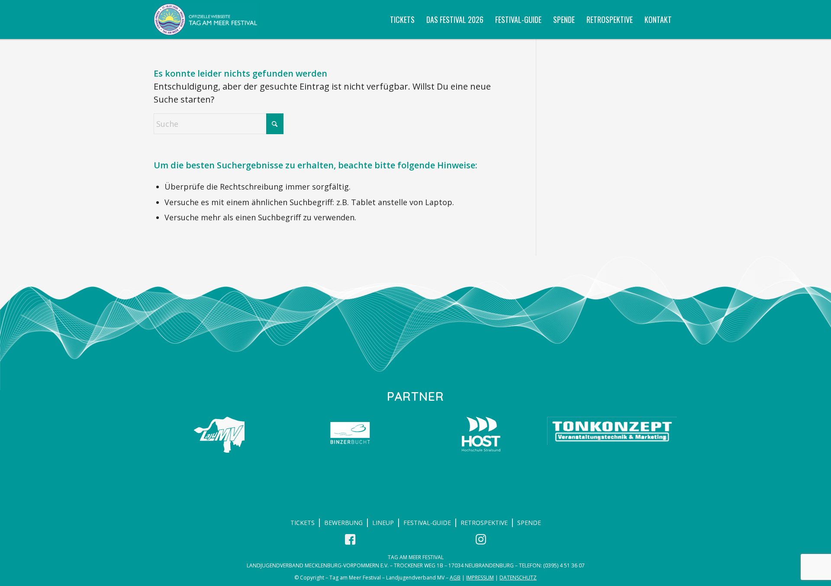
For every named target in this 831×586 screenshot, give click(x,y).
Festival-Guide (427, 522)
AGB (455, 577)
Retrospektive (484, 522)
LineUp (383, 522)
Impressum (480, 577)
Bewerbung (343, 522)
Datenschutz (518, 577)
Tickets (302, 522)
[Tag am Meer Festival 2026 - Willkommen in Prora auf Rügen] (205, 19)
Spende (529, 522)
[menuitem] (402, 19)
